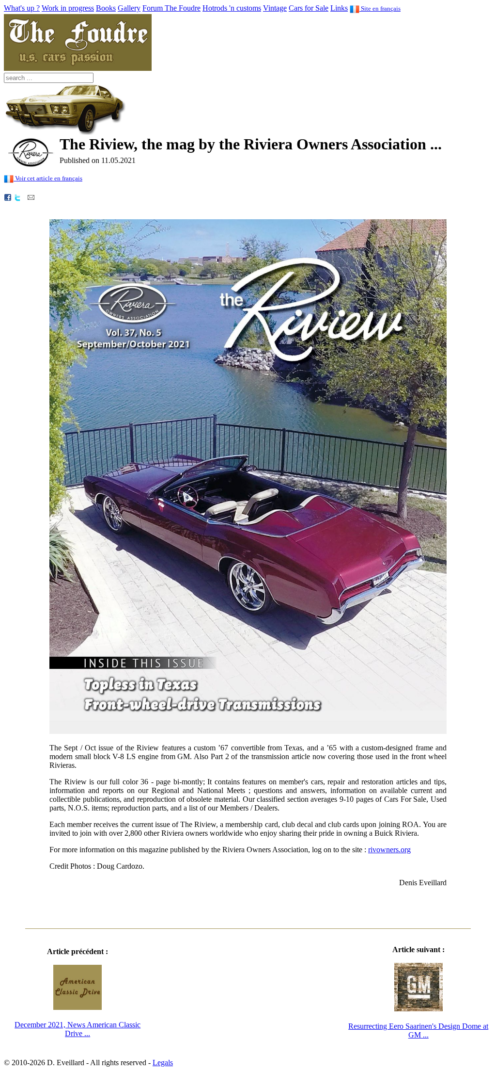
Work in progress (68, 8)
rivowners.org (389, 849)
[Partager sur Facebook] (8, 197)
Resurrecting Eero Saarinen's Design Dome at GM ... (418, 1030)
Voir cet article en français (48, 178)
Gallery (129, 8)
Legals (163, 1062)
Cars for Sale (308, 8)
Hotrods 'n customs (231, 8)
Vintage (275, 8)
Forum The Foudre (171, 8)
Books (106, 8)
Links (339, 8)
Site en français (380, 8)
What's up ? (22, 8)
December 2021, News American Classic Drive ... (77, 1029)
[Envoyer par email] (31, 197)
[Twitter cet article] (17, 197)
